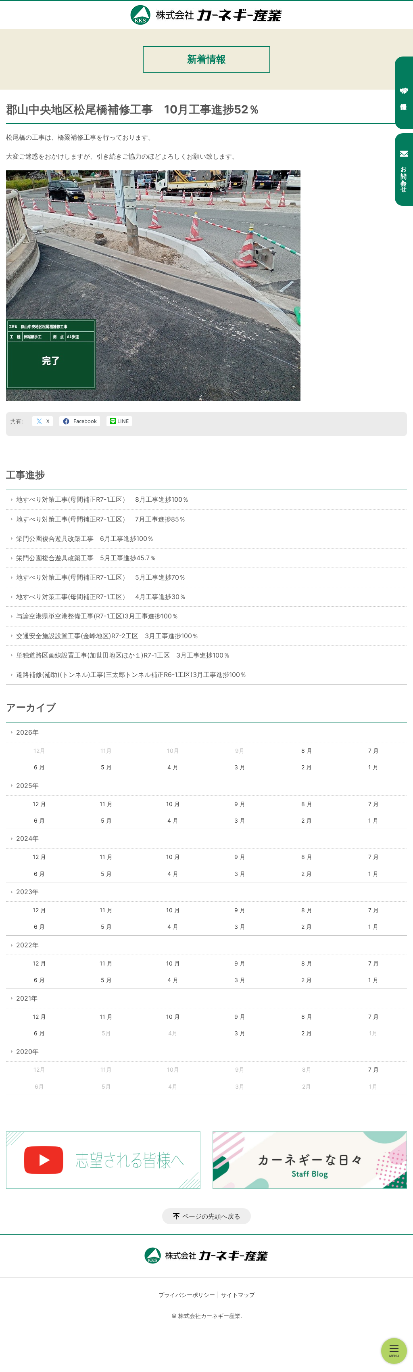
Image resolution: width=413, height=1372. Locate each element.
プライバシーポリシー (187, 1294)
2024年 (27, 838)
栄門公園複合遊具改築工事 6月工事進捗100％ (85, 538)
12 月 (39, 803)
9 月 (239, 803)
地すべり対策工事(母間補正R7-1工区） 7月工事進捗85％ (101, 519)
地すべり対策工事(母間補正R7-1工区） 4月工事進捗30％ (101, 597)
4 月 (172, 767)
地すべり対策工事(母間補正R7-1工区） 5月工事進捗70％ (101, 577)
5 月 (106, 767)
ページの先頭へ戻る (211, 1216)
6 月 (39, 767)
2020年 (27, 1051)
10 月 (173, 803)
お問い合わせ (404, 175)
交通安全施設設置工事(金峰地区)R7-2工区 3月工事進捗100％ (107, 636)
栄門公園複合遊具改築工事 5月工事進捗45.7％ (86, 558)
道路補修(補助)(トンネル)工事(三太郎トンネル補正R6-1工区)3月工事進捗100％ (131, 674)
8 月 (306, 750)
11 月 (106, 803)
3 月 (239, 767)
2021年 (27, 998)
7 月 (373, 750)
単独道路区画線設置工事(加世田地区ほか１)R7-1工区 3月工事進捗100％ (123, 655)
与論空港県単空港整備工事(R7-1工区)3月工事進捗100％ (97, 616)
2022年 (27, 945)
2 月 (306, 767)
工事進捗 (25, 475)
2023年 (27, 892)
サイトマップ (238, 1294)
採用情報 (404, 93)
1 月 (373, 767)
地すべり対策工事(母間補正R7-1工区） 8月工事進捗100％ (102, 499)
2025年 (27, 785)
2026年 (27, 732)
